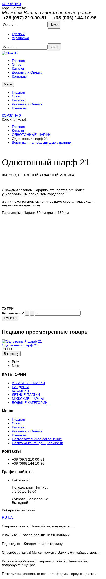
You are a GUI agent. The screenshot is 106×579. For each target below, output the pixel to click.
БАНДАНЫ (20, 387)
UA (10, 517)
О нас (16, 96)
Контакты (19, 108)
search (54, 47)
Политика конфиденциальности (37, 443)
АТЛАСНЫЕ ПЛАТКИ (28, 383)
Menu (8, 84)
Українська (20, 38)
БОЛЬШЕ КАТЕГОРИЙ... (31, 403)
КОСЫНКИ (20, 391)
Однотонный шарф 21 (20, 345)
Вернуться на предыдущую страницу (42, 142)
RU (4, 517)
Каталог (18, 100)
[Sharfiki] (10, 53)
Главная (18, 92)
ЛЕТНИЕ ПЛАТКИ (26, 395)
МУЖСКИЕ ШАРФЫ (28, 399)
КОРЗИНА (11, 4)
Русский (18, 34)
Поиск (54, 24)
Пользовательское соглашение (37, 439)
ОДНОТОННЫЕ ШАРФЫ (31, 135)
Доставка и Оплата (27, 104)
